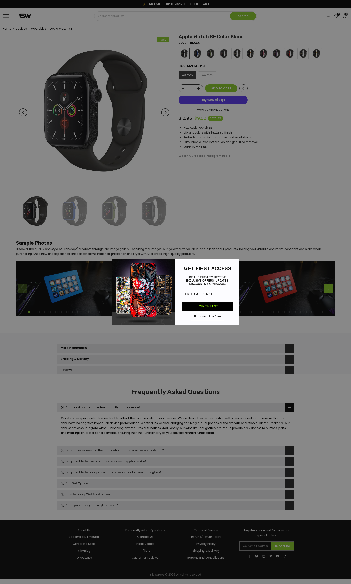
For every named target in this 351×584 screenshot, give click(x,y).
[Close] (234, 264)
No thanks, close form (207, 316)
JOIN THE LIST (207, 306)
